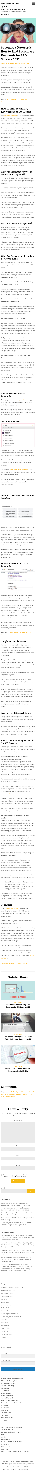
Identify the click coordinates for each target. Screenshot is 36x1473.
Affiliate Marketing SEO (8, 1290)
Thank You (4, 1449)
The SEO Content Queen (10, 5)
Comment (18, 1120)
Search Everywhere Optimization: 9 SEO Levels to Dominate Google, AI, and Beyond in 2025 (16, 1224)
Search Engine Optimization (9, 1314)
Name (18, 1146)
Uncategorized (5, 1328)
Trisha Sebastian (8, 63)
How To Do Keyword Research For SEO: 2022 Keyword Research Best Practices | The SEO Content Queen (18, 1094)
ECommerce (5, 1302)
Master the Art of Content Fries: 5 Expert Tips (17, 1239)
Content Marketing (8, 963)
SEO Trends (4, 1322)
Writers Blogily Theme (26, 1464)
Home (3, 1434)
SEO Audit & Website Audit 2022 (11, 1442)
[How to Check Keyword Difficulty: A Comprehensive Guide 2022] (18, 1054)
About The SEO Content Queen (11, 1427)
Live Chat (4, 1437)
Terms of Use (5, 1447)
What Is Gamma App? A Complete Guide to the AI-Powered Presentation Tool (16, 1214)
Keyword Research (22, 963)
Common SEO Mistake (11, 908)
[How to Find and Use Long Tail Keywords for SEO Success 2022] (18, 990)
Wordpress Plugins (6, 1334)
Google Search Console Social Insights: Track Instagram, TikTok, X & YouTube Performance (15, 1204)
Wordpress (4, 1331)
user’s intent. (5, 794)
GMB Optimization (6, 1308)
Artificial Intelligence (7, 1293)
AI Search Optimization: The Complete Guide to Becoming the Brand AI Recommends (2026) (15, 1209)
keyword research (10, 116)
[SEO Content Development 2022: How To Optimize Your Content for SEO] (18, 1022)
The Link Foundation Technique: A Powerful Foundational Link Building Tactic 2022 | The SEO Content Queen (16, 1267)
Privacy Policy (5, 1439)
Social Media (5, 1325)
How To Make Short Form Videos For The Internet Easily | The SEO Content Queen (16, 1237)
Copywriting (4, 1299)
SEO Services (5, 1444)
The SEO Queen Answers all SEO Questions (15, 1452)
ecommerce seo (6, 1305)
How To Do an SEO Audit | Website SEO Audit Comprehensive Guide (15, 1270)
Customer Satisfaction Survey (11, 1432)
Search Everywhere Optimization (11, 1317)
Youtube (3, 1337)
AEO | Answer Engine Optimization (12, 1287)
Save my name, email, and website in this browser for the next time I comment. (16, 1175)
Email (18, 1155)
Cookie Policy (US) (7, 1430)
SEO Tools (4, 1319)
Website (18, 1165)
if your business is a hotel (19, 469)
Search (3, 1188)
